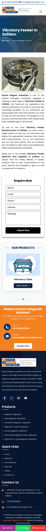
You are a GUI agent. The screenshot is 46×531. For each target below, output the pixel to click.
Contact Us (9, 475)
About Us (8, 458)
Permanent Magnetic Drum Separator (21, 435)
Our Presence (10, 462)
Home (7, 40)
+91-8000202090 (11, 2)
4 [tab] (27, 299)
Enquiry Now (23, 346)
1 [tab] (15, 299)
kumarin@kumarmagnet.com (32, 2)
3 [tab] (23, 299)
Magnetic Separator (13, 414)
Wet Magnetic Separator (15, 418)
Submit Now (23, 230)
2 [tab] (19, 299)
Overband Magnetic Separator (18, 422)
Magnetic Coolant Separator (17, 427)
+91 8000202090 (13, 501)
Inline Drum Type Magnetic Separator (21, 439)
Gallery (7, 471)
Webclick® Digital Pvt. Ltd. (14, 520)
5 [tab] (30, 299)
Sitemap (8, 466)
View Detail (21, 285)
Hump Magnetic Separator (16, 431)
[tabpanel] (23, 271)
